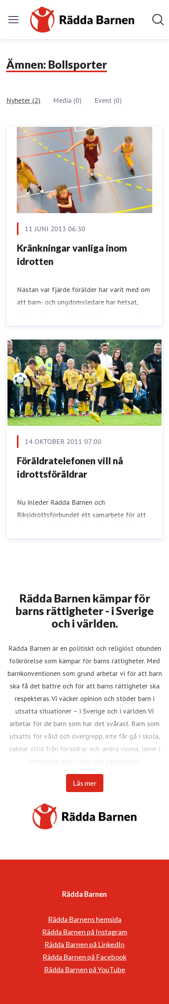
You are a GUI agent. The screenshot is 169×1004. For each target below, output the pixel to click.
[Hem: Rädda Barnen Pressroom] (82, 20)
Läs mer (85, 783)
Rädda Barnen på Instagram (84, 931)
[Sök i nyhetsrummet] (158, 19)
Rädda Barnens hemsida (84, 919)
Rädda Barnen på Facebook (84, 957)
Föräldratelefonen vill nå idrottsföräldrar (70, 467)
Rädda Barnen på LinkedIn (84, 944)
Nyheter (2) (23, 100)
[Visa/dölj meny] (13, 19)
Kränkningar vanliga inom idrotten (72, 254)
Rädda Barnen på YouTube (84, 969)
